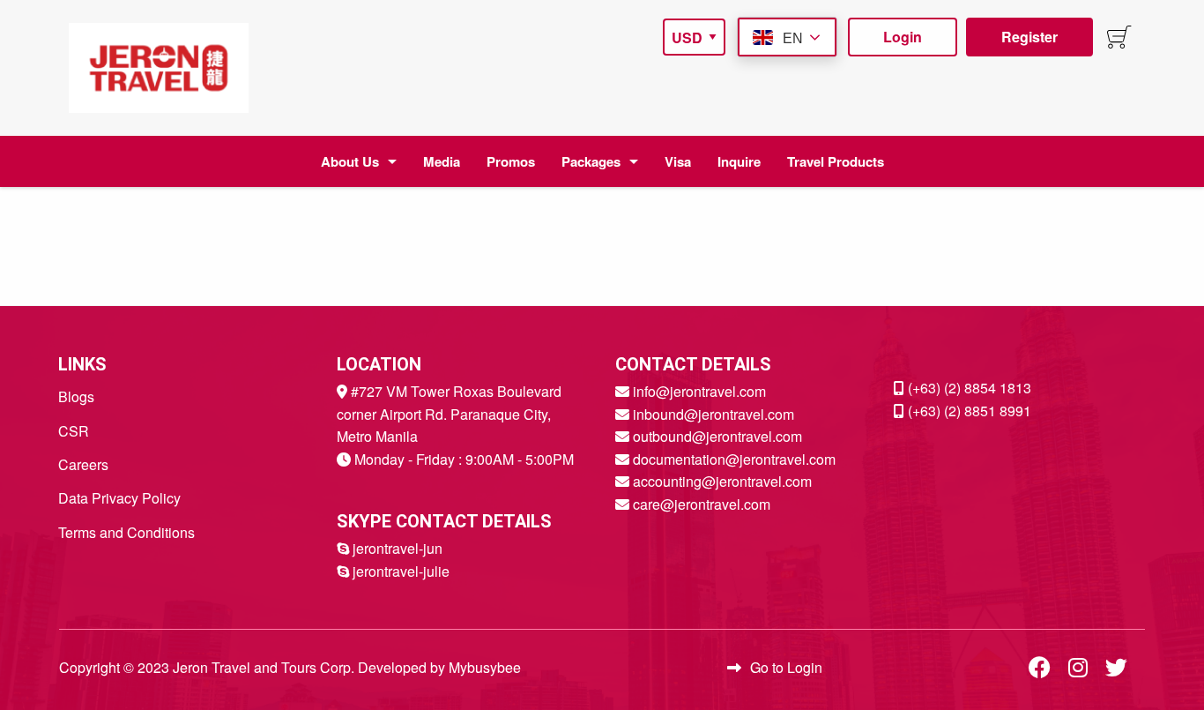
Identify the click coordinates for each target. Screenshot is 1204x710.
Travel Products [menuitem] (835, 161)
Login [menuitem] (902, 36)
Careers (83, 464)
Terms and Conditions (126, 532)
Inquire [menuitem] (739, 161)
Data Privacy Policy (119, 498)
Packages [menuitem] (591, 161)
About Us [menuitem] (350, 161)
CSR (73, 431)
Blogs (76, 396)
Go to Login (786, 667)
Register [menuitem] (1029, 36)
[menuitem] (159, 68)
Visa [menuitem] (678, 161)
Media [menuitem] (441, 161)
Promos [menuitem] (511, 161)
